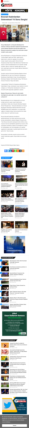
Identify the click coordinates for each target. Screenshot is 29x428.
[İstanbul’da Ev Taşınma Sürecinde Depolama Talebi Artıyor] (5, 358)
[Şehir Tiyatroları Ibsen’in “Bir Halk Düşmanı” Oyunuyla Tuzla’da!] (21, 193)
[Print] (18, 151)
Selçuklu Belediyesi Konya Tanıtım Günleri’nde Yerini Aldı (21, 185)
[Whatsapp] (15, 151)
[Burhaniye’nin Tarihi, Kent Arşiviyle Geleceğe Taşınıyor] (7, 164)
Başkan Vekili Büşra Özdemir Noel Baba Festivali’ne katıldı (19, 215)
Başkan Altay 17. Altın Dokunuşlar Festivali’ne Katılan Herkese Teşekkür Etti (19, 299)
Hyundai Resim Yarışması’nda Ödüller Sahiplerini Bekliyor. (6, 185)
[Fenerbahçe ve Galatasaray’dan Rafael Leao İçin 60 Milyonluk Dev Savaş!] (5, 378)
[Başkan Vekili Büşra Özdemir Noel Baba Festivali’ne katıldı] (21, 208)
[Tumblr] (20, 151)
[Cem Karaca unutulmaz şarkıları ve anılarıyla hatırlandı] (21, 164)
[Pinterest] (13, 151)
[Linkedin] (10, 151)
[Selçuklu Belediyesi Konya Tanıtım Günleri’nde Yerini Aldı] (21, 178)
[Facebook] (5, 151)
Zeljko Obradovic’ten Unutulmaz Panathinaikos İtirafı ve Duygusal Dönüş (18, 364)
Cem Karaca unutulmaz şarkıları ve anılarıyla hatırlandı (20, 170)
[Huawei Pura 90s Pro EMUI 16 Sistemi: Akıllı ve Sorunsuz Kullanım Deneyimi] (5, 345)
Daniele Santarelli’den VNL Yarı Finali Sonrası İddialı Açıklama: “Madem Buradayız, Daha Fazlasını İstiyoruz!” (18, 391)
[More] (23, 151)
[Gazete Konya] (6, 5)
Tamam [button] (14, 425)
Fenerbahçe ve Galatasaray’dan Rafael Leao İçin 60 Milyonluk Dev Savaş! (18, 378)
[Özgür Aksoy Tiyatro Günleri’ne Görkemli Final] (7, 193)
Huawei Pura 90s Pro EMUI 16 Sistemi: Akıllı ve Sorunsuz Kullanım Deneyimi (18, 345)
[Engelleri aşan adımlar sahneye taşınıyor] (7, 224)
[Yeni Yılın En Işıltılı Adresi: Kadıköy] (21, 224)
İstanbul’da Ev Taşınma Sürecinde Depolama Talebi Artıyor (16, 1)
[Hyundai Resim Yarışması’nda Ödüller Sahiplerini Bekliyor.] (7, 178)
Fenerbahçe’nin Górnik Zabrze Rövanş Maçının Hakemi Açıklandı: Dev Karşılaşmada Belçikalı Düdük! (18, 371)
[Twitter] (8, 151)
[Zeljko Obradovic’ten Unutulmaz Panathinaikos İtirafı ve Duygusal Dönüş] (5, 364)
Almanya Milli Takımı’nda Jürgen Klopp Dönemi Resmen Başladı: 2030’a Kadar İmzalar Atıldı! (17, 384)
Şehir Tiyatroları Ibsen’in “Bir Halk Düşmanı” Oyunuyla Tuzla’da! (21, 200)
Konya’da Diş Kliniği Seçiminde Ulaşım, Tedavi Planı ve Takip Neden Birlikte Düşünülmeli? (18, 351)
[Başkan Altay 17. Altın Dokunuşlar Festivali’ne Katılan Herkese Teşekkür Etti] (7, 208)
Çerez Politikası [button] (6, 422)
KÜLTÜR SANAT (4, 14)
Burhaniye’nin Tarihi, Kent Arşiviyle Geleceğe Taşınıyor (7, 170)
